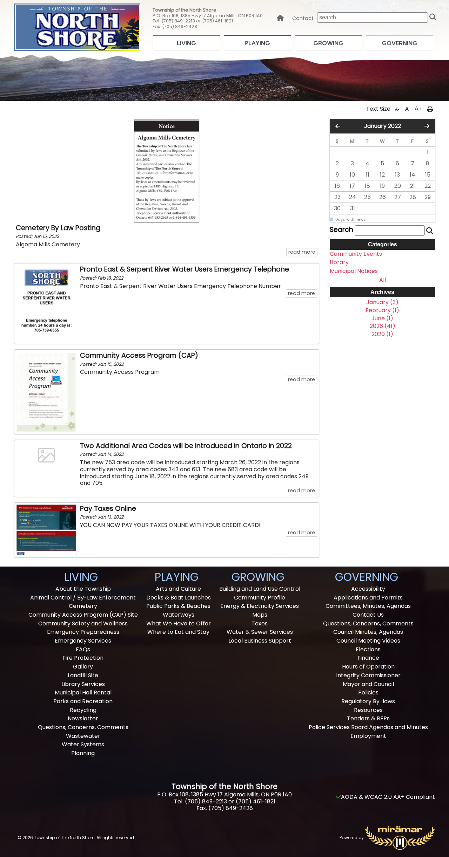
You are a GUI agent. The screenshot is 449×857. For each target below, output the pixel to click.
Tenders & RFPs (368, 718)
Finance (368, 658)
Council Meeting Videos (368, 641)
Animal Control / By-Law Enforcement (83, 598)
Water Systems (83, 744)
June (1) (382, 318)
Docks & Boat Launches (178, 598)
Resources (368, 710)
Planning (83, 753)
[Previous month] (338, 126)
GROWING (328, 43)
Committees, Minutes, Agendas (368, 606)
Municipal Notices (354, 271)
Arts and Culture (178, 589)
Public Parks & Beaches (178, 606)
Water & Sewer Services (260, 632)
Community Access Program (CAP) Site (83, 615)
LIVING (186, 43)
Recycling (83, 710)
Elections (368, 649)
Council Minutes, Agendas (368, 632)
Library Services (83, 684)
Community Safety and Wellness (83, 623)
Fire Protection (82, 658)
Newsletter (83, 718)
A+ (418, 109)
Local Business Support (259, 641)
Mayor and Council (368, 684)
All (382, 279)
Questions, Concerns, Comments (83, 727)
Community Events (356, 254)
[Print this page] (430, 109)
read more (302, 251)
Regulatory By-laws (368, 701)
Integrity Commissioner (368, 675)
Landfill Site (83, 675)
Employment (368, 736)
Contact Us (368, 615)
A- (397, 109)
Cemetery (83, 606)
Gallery (83, 667)
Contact (303, 18)
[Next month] (427, 126)
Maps (259, 615)
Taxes (260, 623)
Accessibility (368, 589)
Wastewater (83, 736)
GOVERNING (399, 43)
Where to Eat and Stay (178, 632)
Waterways (178, 615)
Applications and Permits (368, 598)
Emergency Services (83, 641)
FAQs (83, 649)
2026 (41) (382, 326)
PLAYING (257, 43)
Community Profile (259, 598)
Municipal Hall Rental (83, 692)
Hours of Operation (368, 667)
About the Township (83, 589)
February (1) (382, 310)
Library (339, 262)
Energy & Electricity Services (259, 606)
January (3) (382, 302)
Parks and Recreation (83, 701)
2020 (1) (382, 334)
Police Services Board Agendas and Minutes (368, 727)
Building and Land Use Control (259, 589)
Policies (368, 692)
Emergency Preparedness (83, 632)
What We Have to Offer (178, 623)
